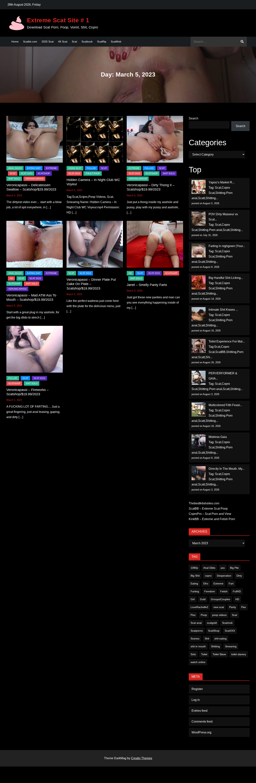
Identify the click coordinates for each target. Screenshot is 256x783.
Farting (195, 591)
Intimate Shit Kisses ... (223, 309)
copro (208, 575)
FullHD (91, 168)
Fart (231, 583)
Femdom (209, 591)
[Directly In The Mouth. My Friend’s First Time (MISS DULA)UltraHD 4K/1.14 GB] (199, 473)
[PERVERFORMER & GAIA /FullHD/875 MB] (199, 378)
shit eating (220, 638)
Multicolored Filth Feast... (225, 405)
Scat (74, 41)
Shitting (215, 646)
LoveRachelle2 (199, 607)
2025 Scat (48, 41)
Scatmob (227, 622)
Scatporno (197, 630)
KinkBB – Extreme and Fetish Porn (212, 519)
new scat (218, 607)
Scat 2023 (26, 173)
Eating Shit (34, 168)
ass (223, 567)
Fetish (224, 591)
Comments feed (202, 721)
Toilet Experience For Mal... (227, 341)
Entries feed (199, 710)
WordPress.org (201, 732)
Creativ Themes (141, 758)
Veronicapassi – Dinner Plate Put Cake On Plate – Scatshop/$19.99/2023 (91, 284)
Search (193, 118)
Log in (196, 699)
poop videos (219, 614)
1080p (194, 567)
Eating (194, 583)
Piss (193, 614)
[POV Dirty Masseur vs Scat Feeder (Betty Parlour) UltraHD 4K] (199, 219)
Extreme (51, 168)
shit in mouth (198, 646)
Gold (203, 599)
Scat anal (196, 622)
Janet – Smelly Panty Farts (147, 285)
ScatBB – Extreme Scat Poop (208, 508)
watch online (198, 662)
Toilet (204, 654)
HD (11, 278)
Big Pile (234, 567)
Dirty (239, 575)
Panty (232, 607)
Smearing (231, 646)
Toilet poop (92, 173)
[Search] (242, 42)
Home (15, 41)
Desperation (224, 575)
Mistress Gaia (218, 436)
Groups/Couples (220, 599)
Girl (193, 599)
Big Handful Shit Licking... (226, 277)
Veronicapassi (34, 178)
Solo (193, 654)
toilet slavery (238, 654)
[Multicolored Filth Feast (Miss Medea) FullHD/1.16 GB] (199, 410)
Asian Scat (75, 168)
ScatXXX (230, 630)
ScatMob (116, 41)
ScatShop (44, 173)
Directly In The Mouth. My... (226, 468)
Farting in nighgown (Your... (227, 246)
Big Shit (195, 575)
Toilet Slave (219, 654)
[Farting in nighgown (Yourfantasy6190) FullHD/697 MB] (199, 250)
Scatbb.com (30, 41)
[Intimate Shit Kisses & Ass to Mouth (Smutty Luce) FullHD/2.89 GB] (199, 314)
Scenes (195, 638)
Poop (204, 614)
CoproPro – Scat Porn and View (210, 513)
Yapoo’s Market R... (221, 182)
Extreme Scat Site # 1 (58, 20)
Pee (243, 607)
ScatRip (101, 41)
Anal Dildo (15, 168)
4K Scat (62, 41)
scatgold (212, 622)
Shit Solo (14, 178)
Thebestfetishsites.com (204, 503)
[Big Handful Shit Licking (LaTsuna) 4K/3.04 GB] (199, 282)
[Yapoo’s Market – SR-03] (199, 187)
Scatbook (87, 41)
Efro (205, 583)
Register (197, 689)
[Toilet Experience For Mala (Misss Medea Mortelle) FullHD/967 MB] (199, 346)
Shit (207, 638)
